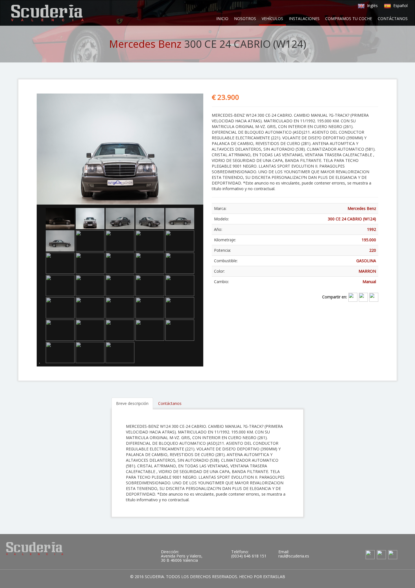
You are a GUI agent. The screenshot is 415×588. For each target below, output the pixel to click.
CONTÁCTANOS (393, 18)
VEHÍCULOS (272, 18)
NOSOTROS (245, 18)
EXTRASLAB (274, 576)
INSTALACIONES (304, 18)
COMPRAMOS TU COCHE (348, 18)
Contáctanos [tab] (170, 403)
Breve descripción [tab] (132, 403)
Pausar (42, 360)
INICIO (222, 18)
